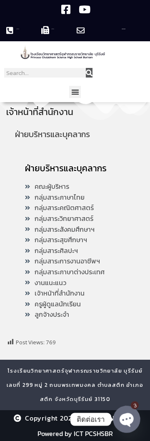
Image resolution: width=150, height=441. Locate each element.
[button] (75, 92)
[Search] (89, 73)
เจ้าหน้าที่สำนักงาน (39, 112)
